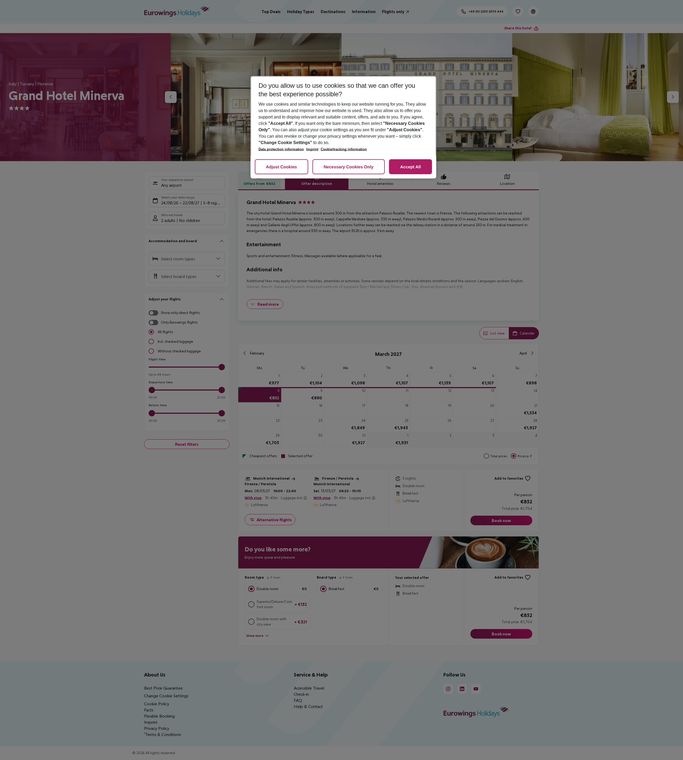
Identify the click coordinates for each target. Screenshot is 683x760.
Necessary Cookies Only (349, 167)
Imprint (312, 149)
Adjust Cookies (281, 167)
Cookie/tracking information (344, 149)
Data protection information (281, 149)
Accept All (410, 167)
